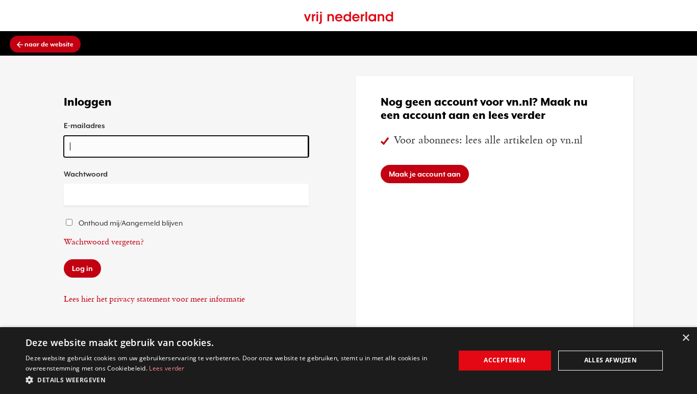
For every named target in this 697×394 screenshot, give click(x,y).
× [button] (685, 338)
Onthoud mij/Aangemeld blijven (131, 223)
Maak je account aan (425, 174)
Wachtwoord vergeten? (104, 242)
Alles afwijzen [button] (610, 360)
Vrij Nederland (349, 18)
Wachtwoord (86, 174)
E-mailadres (84, 125)
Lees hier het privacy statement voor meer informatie (154, 300)
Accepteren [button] (505, 360)
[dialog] (348, 360)
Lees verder (166, 368)
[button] (234, 380)
